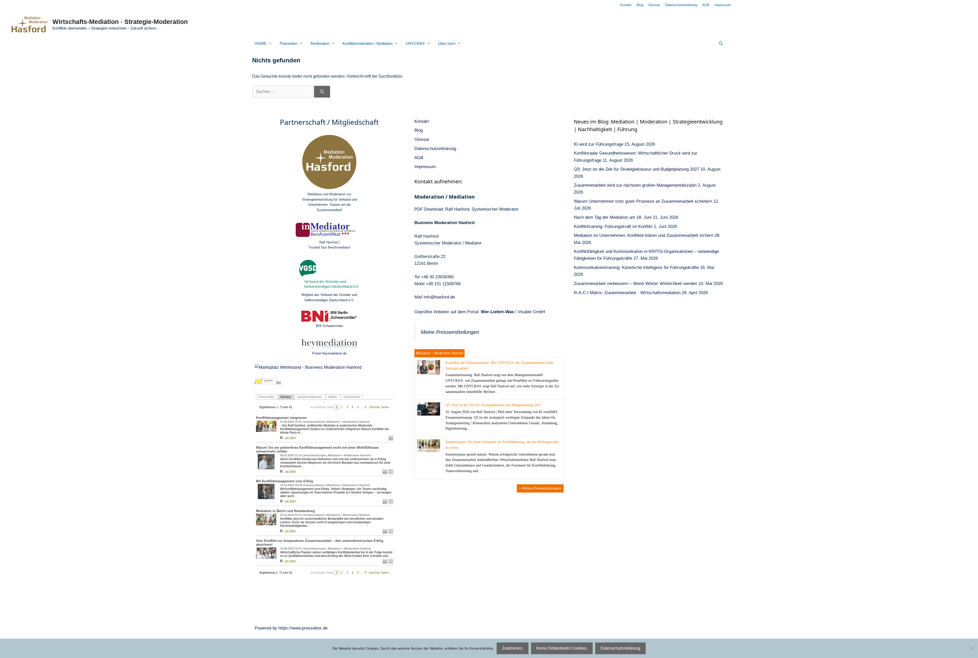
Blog (640, 5)
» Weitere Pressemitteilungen (540, 488)
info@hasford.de (439, 297)
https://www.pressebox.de (303, 628)
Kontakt (626, 5)
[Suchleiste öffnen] (721, 43)
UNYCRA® (415, 43)
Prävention (288, 43)
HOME (260, 43)
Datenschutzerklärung (681, 5)
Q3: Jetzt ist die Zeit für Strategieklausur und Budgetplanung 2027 (493, 405)
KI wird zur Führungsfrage (598, 144)
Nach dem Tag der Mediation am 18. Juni (612, 217)
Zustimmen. (512, 648)
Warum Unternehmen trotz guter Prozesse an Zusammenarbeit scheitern (643, 201)
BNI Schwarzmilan (329, 326)
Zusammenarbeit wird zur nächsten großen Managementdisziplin (635, 185)
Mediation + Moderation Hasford (439, 353)
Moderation (320, 43)
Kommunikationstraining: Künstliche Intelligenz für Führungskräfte (636, 267)
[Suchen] (322, 92)
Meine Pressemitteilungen (450, 332)
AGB (705, 5)
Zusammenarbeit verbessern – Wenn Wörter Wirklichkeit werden (635, 283)
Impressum (722, 5)
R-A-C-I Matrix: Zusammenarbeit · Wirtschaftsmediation (627, 292)
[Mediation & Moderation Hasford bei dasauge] (265, 382)
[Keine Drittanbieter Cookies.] (971, 648)
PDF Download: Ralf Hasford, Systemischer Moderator (466, 209)
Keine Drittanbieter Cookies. (561, 648)
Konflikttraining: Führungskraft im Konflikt (613, 226)
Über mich (446, 43)
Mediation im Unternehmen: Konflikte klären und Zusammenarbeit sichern (643, 235)
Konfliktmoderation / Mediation (367, 43)
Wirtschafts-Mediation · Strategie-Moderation (120, 21)
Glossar (654, 5)
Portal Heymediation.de (329, 353)
